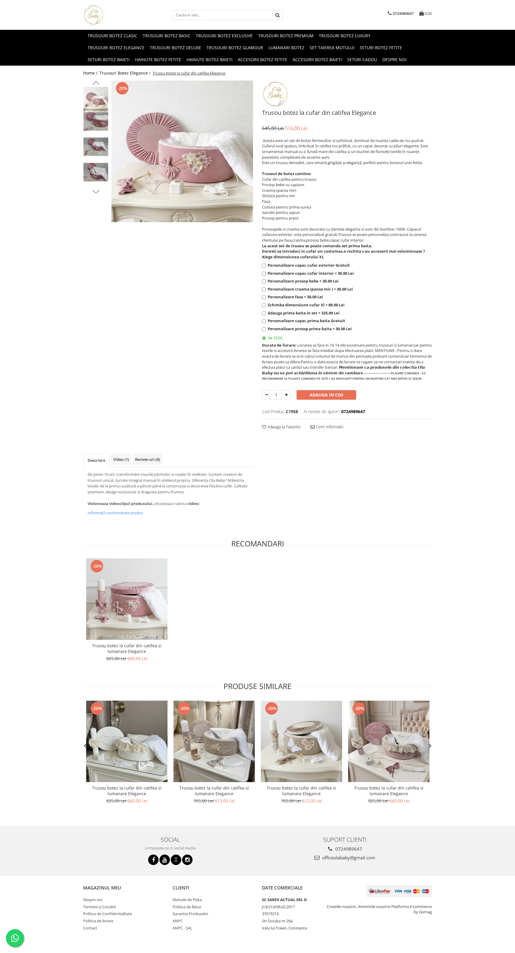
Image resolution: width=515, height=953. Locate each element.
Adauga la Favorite (283, 427)
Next (95, 191)
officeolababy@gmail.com (348, 858)
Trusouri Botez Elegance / (126, 73)
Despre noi (394, 59)
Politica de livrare (98, 920)
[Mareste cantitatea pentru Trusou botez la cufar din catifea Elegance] (286, 395)
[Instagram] (187, 860)
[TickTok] (176, 860)
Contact (90, 928)
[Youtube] (164, 860)
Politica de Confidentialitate (107, 913)
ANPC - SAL (182, 928)
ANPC (178, 920)
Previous (95, 84)
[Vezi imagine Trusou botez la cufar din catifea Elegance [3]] (95, 172)
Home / (91, 73)
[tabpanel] (182, 151)
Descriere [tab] (96, 460)
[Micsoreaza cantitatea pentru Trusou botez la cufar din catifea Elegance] (266, 395)
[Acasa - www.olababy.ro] (113, 14)
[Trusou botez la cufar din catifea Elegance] (182, 151)
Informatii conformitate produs (115, 512)
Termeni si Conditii (99, 906)
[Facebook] (153, 860)
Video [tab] (121, 459)
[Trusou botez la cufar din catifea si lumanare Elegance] (126, 599)
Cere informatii (329, 427)
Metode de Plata (187, 899)
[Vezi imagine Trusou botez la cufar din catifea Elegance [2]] (95, 147)
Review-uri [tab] (147, 459)
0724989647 (348, 849)
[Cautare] (277, 15)
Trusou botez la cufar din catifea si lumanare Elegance (127, 648)
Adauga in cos (326, 395)
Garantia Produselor (190, 913)
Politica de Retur (187, 906)
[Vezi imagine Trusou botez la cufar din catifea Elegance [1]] (95, 121)
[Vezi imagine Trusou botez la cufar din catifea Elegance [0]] (95, 99)
